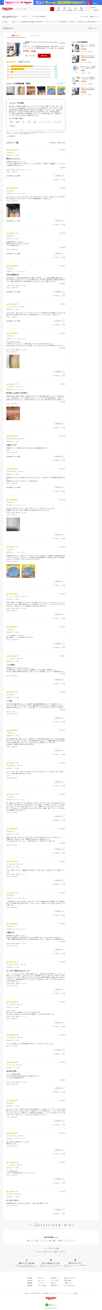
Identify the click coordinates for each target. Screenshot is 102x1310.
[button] (64, 9)
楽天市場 (4, 21)
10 (59, 1225)
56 (65, 1225)
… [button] (9, 21)
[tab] (16, 36)
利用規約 (25, 133)
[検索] (52, 9)
